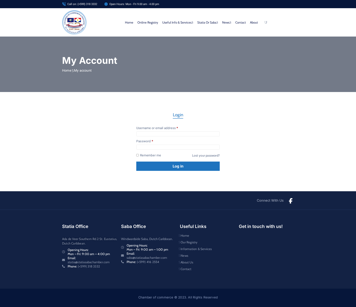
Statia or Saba (206, 22)
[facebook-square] (290, 200)
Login (178, 114)
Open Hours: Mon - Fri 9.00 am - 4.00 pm (134, 4)
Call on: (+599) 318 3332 (82, 4)
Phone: (84, 266)
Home (129, 22)
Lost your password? (206, 155)
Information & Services (196, 249)
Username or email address (163, 128)
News (184, 255)
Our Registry (189, 242)
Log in (178, 166)
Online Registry (147, 22)
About (254, 22)
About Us (187, 262)
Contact (240, 22)
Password (151, 141)
